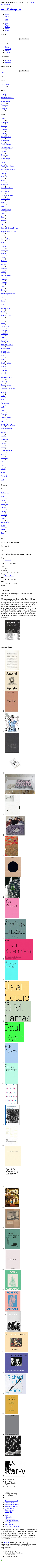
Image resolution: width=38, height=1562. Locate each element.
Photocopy (4, 414)
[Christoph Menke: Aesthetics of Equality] (11, 980)
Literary (3, 118)
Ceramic (3, 272)
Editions (3, 511)
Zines (2, 286)
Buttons (3, 500)
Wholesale (8, 1517)
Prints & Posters (6, 275)
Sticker (3, 472)
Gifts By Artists (6, 363)
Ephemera (4, 290)
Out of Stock (5, 84)
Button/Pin (4, 341)
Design (3, 213)
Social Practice (5, 352)
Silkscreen (4, 454)
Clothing (3, 507)
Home (7, 30)
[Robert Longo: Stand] (13, 1455)
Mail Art (3, 392)
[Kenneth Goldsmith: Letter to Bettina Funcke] (11, 1083)
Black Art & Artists (7, 188)
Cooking (3, 469)
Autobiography (6, 385)
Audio (3, 359)
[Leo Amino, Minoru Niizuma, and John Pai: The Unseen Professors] (12, 1434)
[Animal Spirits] (12, 690)
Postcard (3, 264)
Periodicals (4, 105)
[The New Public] (11, 1145)
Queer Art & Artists (7, 195)
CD (2, 319)
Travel (3, 410)
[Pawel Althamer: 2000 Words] (13, 1290)
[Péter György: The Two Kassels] (11, 1062)
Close (2, 72)
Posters (3, 526)
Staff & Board (9, 1503)
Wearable (4, 279)
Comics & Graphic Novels (9, 228)
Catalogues (4, 504)
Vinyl (2, 206)
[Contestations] (11, 856)
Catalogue (4, 283)
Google (7, 52)
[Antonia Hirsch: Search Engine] (13, 876)
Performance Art (6, 137)
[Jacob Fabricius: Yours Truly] (12, 669)
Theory (3, 337)
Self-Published (5, 348)
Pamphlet (4, 370)
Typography (5, 155)
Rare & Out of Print (7, 166)
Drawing (3, 246)
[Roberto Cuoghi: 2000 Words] (12, 1310)
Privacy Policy (9, 1524)
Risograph (4, 268)
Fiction (3, 242)
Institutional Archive (11, 1506)
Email (7, 50)
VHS (2, 480)
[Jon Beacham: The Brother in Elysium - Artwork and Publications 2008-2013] (12, 1228)
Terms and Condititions (12, 1526)
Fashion (3, 235)
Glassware (4, 381)
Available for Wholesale (8, 169)
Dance (3, 301)
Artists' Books (5, 101)
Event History (9, 1508)
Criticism (4, 129)
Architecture (5, 177)
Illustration (4, 184)
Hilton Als (8, 560)
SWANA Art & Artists (8, 425)
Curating (3, 443)
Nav (6, 20)
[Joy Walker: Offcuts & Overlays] (11, 711)
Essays (3, 217)
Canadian (4, 173)
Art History (4, 261)
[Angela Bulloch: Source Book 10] (11, 1104)
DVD (2, 407)
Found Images (5, 159)
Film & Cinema (6, 144)
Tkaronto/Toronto (6, 450)
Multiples (4, 109)
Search (7, 14)
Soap (2, 304)
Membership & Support (12, 1504)
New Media (4, 122)
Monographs (5, 522)
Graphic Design (6, 210)
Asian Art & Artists (7, 345)
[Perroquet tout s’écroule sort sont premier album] (15, 835)
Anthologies (5, 493)
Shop (6, 23)
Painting (3, 133)
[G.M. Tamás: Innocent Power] (18, 1021)
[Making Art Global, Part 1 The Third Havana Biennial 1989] (12, 1124)
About (7, 25)
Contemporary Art (6, 148)
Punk (2, 399)
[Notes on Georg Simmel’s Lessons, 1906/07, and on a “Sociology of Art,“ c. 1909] (15, 938)
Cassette (3, 447)
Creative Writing (6, 199)
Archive (7, 27)
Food (2, 356)
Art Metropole (11, 9)
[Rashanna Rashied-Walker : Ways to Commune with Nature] (12, 897)
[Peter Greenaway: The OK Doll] (16, 1352)
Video (3, 529)
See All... (4, 485)
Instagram (8, 62)
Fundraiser (4, 374)
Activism (4, 312)
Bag (2, 224)
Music (3, 323)
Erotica (3, 421)
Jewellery (4, 366)
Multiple (3, 432)
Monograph (4, 250)
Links (7, 16)
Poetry (3, 180)
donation (7, 1542)
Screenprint (4, 439)
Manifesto (4, 436)
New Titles (4, 94)
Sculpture (4, 253)
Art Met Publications (7, 98)
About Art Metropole (11, 1501)
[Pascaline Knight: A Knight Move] (20, 794)
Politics (3, 202)
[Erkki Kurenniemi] (19, 959)
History (3, 257)
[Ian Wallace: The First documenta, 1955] (12, 918)
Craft (2, 465)
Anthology (4, 330)
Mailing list (8, 1512)
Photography (5, 140)
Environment (5, 403)
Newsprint (4, 458)
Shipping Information (12, 1521)
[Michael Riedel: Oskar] (15, 1476)
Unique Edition (6, 418)
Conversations (5, 239)
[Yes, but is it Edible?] (15, 773)
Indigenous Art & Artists (8, 231)
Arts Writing (5, 191)
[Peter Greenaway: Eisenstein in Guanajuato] (16, 1372)
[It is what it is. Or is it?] (13, 1166)
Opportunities (9, 1510)
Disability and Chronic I (8, 388)
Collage (3, 151)
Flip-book (4, 476)
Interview (4, 221)
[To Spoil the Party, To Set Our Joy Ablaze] (12, 814)
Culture (3, 162)
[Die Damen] (13, 1331)
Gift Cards (8, 1522)
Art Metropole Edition (8, 294)
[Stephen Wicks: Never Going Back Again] (12, 752)
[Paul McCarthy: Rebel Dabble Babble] (12, 1207)
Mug (2, 461)
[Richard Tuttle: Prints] (15, 1393)
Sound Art (4, 126)
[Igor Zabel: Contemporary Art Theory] (12, 1186)
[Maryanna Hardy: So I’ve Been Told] (12, 732)
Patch (2, 297)
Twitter (7, 47)
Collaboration (5, 326)
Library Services (10, 1519)
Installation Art (5, 308)
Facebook (8, 49)
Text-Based (4, 334)
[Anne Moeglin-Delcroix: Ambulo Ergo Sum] (12, 1414)
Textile (3, 396)
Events (7, 28)
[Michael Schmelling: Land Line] (12, 1248)
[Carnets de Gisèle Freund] (12, 1269)
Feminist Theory (6, 315)
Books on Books (6, 377)
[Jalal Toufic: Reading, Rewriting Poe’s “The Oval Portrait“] (17, 1000)
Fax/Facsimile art (6, 428)
